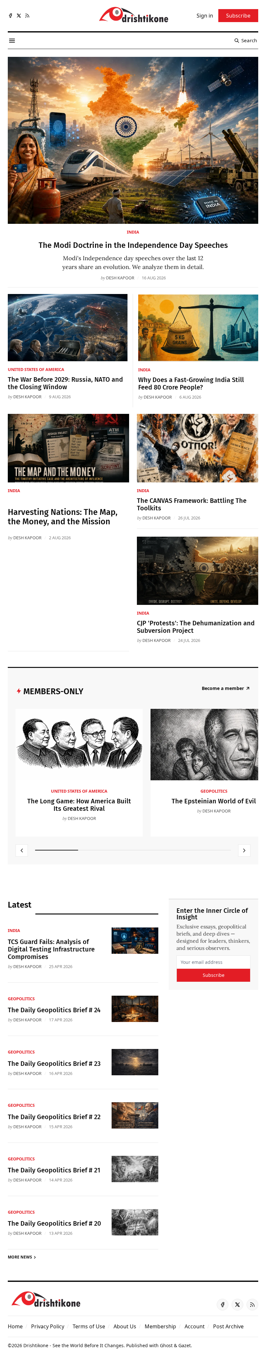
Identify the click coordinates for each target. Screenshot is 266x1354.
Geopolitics (213, 791)
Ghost (166, 1345)
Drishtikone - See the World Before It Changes (73, 1345)
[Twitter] (18, 15)
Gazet (184, 1345)
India (133, 232)
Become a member (223, 688)
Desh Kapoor (120, 278)
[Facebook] (10, 15)
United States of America (36, 369)
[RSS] (27, 15)
